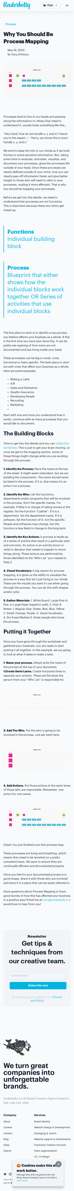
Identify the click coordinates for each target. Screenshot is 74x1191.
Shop (6, 1145)
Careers (7, 1127)
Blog (6, 1139)
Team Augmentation (45, 1151)
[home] (16, 5)
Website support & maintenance (52, 1139)
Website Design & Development (52, 1127)
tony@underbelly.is (55, 900)
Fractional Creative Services (50, 1145)
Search (7, 1151)
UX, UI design (42, 1157)
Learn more (22, 1181)
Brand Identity (42, 1122)
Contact (7, 1133)
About (6, 1122)
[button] (50, 5)
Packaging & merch (45, 1133)
